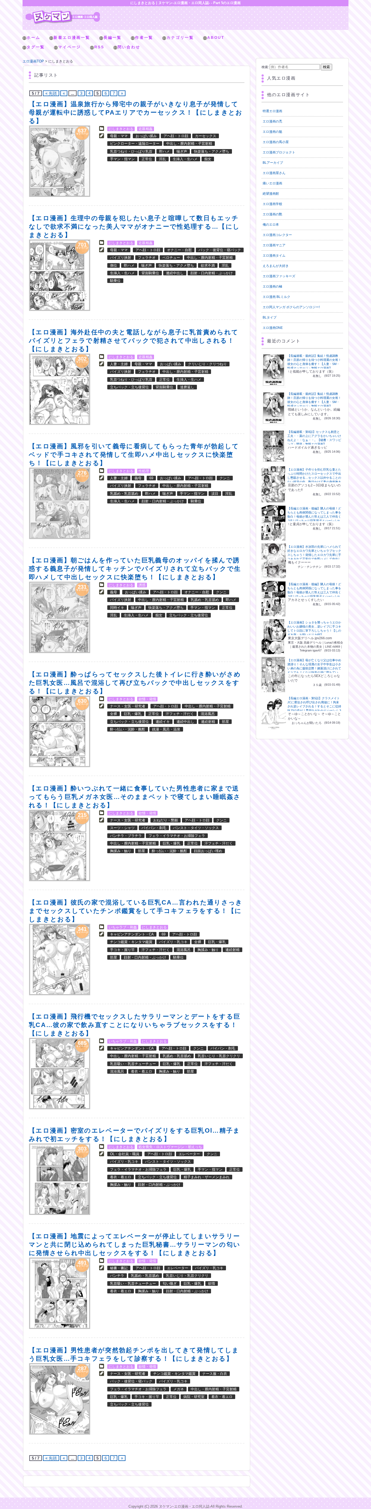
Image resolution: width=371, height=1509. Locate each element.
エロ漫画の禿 (272, 121)
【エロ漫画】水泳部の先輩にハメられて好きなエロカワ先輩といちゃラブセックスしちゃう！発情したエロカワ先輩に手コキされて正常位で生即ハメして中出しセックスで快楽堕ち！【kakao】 (314, 555)
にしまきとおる (121, 129)
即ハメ (164, 151)
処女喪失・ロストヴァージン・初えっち (170, 1147)
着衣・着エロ (141, 1071)
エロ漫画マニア (274, 245)
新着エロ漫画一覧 (72, 37)
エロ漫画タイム (274, 255)
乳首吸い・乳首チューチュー (133, 1064)
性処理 (144, 471)
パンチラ (117, 1276)
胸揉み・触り (120, 851)
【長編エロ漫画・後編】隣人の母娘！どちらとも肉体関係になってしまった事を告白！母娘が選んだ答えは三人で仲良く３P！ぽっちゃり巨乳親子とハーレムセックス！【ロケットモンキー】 (314, 516)
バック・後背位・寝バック (220, 250)
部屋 (225, 722)
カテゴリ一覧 (180, 37)
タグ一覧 (36, 47)
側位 (113, 265)
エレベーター (189, 1154)
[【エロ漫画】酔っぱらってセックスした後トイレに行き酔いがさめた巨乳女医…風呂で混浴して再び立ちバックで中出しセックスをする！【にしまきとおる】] (59, 731)
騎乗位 (115, 281)
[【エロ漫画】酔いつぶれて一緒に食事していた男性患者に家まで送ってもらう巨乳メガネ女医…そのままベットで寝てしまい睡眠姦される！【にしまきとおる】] (59, 845)
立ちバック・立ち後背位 (129, 387)
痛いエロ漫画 (272, 183)
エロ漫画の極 (272, 286)
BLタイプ (269, 317)
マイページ (69, 47)
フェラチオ (147, 258)
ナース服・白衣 (214, 1374)
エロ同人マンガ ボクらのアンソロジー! (291, 307)
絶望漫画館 (271, 194)
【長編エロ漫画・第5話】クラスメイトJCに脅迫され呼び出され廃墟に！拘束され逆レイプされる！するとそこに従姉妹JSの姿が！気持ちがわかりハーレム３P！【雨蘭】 (314, 706)
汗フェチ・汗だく (180, 714)
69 (151, 478)
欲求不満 (208, 265)
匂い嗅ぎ (170, 1283)
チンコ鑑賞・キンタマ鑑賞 (131, 942)
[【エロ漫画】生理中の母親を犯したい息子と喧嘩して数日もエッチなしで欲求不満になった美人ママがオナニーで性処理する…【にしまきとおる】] (59, 275)
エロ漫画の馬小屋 (276, 142)
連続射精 (208, 722)
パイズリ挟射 (120, 258)
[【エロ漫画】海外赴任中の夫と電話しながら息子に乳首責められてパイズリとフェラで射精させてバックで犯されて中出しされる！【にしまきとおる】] (59, 389)
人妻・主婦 (119, 364)
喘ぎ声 (182, 151)
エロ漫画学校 (272, 204)
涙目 (214, 494)
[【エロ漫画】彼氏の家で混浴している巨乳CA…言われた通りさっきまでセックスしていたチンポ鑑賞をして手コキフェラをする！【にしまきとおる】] (59, 959)
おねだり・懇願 (165, 820)
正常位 (147, 159)
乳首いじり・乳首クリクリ (219, 1056)
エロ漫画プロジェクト (279, 152)
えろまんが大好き (276, 266)
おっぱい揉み (146, 136)
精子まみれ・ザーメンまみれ (206, 1177)
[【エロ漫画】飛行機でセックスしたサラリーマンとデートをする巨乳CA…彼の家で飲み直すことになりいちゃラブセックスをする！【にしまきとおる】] (59, 1073)
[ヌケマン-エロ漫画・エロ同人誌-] (62, 12)
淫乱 (162, 159)
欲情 (211, 1283)
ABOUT (216, 37)
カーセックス (205, 136)
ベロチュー (171, 258)
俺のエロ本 (271, 224)
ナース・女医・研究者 (127, 706)
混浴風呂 (208, 714)
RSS (99, 47)
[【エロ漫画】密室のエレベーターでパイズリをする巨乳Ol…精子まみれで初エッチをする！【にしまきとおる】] (59, 1179)
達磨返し (187, 387)
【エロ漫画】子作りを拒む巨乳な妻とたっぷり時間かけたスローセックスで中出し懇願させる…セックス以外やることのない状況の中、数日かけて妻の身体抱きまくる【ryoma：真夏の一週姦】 (314, 477)
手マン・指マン (122, 159)
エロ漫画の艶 (272, 214)
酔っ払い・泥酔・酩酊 (127, 729)
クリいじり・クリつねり (207, 364)
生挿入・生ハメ (185, 159)
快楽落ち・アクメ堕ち (211, 151)
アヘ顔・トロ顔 (176, 136)
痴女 (207, 159)
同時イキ (117, 608)
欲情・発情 (147, 699)
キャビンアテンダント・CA (132, 934)
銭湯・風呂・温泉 (166, 729)
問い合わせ (129, 47)
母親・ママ (119, 136)
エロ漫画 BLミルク (276, 297)
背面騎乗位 (150, 273)
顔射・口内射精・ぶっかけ (211, 273)
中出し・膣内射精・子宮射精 (189, 143)
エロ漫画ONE (273, 328)
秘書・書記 (119, 1268)
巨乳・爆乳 (133, 714)
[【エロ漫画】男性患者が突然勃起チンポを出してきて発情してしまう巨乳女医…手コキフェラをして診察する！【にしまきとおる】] (59, 1399)
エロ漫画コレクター (277, 235)
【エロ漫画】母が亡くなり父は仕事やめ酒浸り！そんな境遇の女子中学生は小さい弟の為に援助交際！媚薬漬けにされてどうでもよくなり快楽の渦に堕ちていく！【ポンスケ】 (314, 668)
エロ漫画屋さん (274, 173)
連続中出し (175, 273)
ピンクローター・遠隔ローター (134, 143)
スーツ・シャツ (122, 828)
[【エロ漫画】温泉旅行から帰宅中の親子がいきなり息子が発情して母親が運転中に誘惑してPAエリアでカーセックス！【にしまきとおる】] (59, 161)
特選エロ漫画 (272, 111)
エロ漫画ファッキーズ (279, 276)
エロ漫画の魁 (272, 132)
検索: (265, 67)
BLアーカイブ (273, 163)
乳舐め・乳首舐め (124, 494)
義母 (138, 478)
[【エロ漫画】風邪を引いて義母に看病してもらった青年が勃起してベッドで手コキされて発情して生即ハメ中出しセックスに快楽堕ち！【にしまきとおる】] (59, 503)
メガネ (178, 1389)
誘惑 (142, 585)
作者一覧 (144, 37)
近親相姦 (146, 129)
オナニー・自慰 (179, 250)
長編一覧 (112, 37)
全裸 (113, 714)
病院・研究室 (194, 1397)
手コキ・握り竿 (122, 950)
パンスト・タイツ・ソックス (196, 828)
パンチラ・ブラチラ (126, 836)
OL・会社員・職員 (124, 1154)
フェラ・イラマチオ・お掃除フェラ (177, 836)
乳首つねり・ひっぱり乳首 (131, 151)
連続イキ (163, 722)
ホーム (33, 37)
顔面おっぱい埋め (208, 851)
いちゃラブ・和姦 (123, 927)
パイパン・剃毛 (154, 828)
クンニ (224, 478)
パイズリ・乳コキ (173, 942)
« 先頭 (51, 93)
